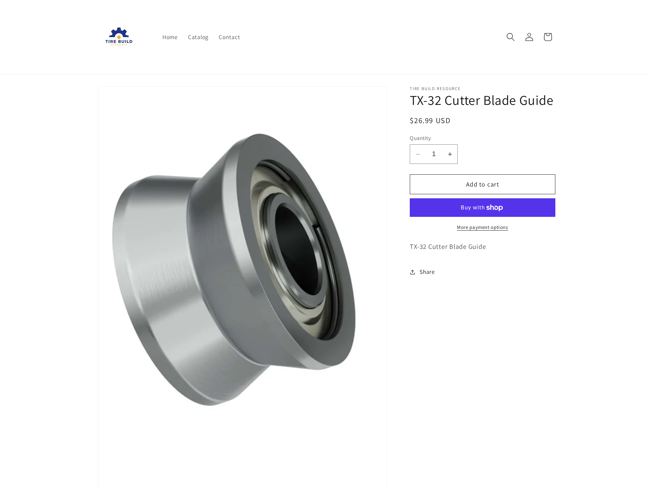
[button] (510, 37)
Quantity (420, 138)
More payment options (482, 227)
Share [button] (427, 272)
